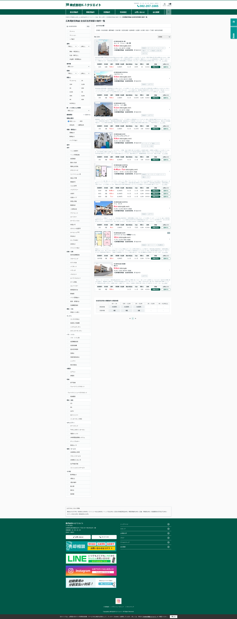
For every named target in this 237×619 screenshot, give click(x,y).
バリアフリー (74, 189)
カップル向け (74, 240)
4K (70, 99)
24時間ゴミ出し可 (75, 460)
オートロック (74, 426)
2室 (139, 310)
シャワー (73, 361)
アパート (72, 31)
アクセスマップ (124, 542)
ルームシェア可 (74, 232)
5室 (127, 310)
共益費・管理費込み (75, 59)
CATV (72, 411)
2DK (82, 88)
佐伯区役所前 (129, 50)
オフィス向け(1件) (72, 514)
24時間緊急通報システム (77, 437)
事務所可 (73, 182)
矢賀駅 (138, 30)
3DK (71, 95)
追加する (165, 67)
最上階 (72, 486)
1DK (71, 84)
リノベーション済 (75, 174)
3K (82, 92)
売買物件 (107, 12)
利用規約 (106, 606)
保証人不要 (73, 178)
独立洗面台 (73, 365)
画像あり (72, 132)
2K (70, 88)
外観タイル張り (74, 312)
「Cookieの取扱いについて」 (149, 616)
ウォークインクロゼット (77, 386)
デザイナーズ (74, 170)
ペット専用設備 (74, 154)
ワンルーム (73, 80)
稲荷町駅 (132, 30)
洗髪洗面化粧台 (74, 357)
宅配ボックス (74, 433)
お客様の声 (123, 533)
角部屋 (72, 494)
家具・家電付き (74, 301)
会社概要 (156, 12)
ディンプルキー (74, 441)
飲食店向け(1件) (84, 514)
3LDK (83, 95)
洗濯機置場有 (74, 305)
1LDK (83, 84)
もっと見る (164, 60)
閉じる (174, 616)
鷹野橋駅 (111, 30)
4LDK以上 (72, 103)
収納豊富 (73, 396)
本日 (81, 121)
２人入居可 (73, 186)
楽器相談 (73, 158)
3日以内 (72, 125)
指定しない (73, 121)
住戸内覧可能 (74, 464)
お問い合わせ (140, 12)
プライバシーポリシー (118, 606)
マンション (73, 35)
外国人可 (73, 224)
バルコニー (73, 274)
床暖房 (72, 375)
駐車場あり (73, 474)
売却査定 (123, 12)
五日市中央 (125, 72)
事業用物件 (90, 12)
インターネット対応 (76, 419)
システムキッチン (75, 327)
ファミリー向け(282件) (95, 511)
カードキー (73, 217)
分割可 (72, 193)
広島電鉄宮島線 (119, 50)
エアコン (73, 372)
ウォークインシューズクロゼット (77, 392)
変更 (88, 26)
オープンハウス (74, 220)
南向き (72, 490)
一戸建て (72, 39)
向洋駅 (143, 30)
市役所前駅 (104, 30)
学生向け (73, 236)
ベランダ (73, 270)
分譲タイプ (73, 197)
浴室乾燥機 (73, 345)
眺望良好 (73, 205)
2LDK (71, 92)
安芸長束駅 (125, 30)
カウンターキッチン (76, 330)
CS (71, 403)
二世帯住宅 (73, 209)
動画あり (72, 136)
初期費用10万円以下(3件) (158, 511)
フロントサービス (75, 456)
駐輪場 (72, 293)
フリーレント (74, 213)
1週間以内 (81, 125)
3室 (114, 310)
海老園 (123, 264)
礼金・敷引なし (74, 55)
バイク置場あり (74, 297)
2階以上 (72, 478)
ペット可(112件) (108, 511)
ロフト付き (73, 262)
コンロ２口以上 (74, 319)
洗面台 (72, 353)
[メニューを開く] (168, 12)
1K (82, 80)
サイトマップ (130, 606)
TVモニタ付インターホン (77, 429)
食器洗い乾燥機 (74, 323)
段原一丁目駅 (150, 30)
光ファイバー (74, 415)
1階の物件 (73, 482)
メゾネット (73, 266)
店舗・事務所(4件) (144, 511)
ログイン (164, 5)
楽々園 (123, 41)
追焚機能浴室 (74, 341)
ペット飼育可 (74, 151)
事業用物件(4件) (133, 511)
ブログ (122, 538)
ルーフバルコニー (75, 278)
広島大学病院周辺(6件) (121, 511)
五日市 (123, 103)
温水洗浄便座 (74, 349)
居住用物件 (74, 12)
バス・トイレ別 (74, 337)
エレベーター (74, 286)
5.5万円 (114, 307)
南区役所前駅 (159, 30)
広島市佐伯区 (118, 41)
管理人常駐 (73, 201)
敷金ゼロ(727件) (72, 511)
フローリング (74, 258)
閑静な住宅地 (74, 166)
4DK (82, 99)
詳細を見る (156, 67)
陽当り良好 (73, 162)
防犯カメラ (73, 445)
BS (71, 407)
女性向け (73, 244)
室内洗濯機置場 (74, 255)
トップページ (124, 524)
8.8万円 (139, 307)
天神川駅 (117, 30)
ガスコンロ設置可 (75, 228)
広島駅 (98, 30)
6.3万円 (126, 307)
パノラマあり (73, 140)
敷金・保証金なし (75, 51)
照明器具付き (74, 289)
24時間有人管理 (75, 452)
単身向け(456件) (83, 511)
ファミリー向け (74, 248)
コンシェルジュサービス (77, 467)
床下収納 (73, 382)
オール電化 (73, 282)
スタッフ (123, 528)
